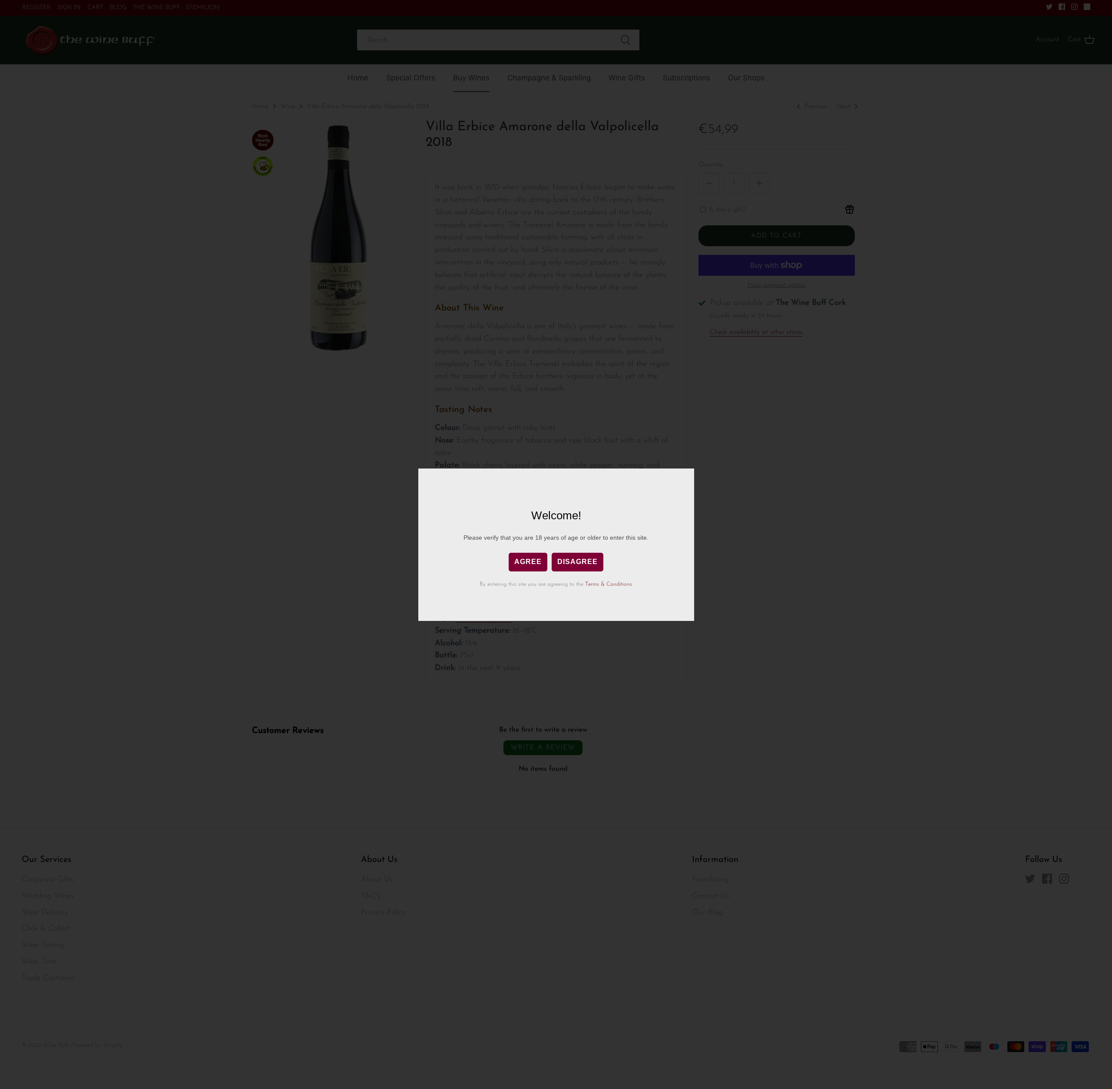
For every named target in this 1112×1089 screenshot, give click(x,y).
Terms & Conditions (608, 584)
